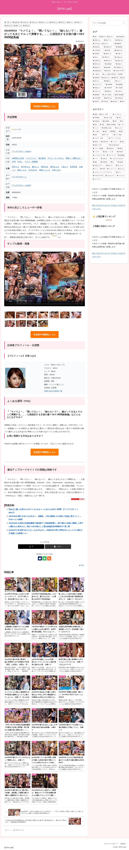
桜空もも (63, 22)
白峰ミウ (79, 22)
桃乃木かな (54, 22)
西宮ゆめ (27, 25)
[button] (58, 546)
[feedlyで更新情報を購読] (45, 558)
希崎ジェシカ (44, 22)
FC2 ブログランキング (101, 205)
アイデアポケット (19, 177)
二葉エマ (8, 22)
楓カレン (71, 22)
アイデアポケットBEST (21, 151)
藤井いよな (19, 25)
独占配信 (42, 158)
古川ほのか (25, 22)
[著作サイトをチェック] (40, 558)
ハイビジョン (31, 158)
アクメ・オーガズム (55, 158)
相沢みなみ (9, 25)
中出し (20, 162)
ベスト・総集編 (31, 162)
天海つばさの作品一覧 (53, 391)
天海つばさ (35, 22)
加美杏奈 (16, 22)
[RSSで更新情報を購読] (49, 558)
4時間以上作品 (18, 158)
